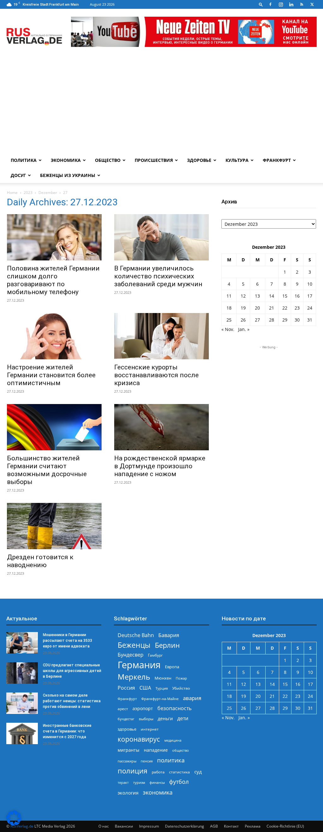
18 (229, 308)
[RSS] (301, 4)
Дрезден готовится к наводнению (40, 561)
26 (243, 320)
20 (257, 308)
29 (284, 320)
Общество (107, 160)
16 (297, 296)
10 (309, 284)
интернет (150, 729)
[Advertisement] (161, 105)
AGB (214, 826)
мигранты (128, 750)
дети (182, 718)
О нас (103, 826)
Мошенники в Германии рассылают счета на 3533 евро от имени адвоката (67, 640)
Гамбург (155, 655)
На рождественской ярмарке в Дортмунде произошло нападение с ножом (159, 466)
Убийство (181, 688)
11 (229, 296)
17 (309, 296)
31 (309, 320)
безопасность (174, 708)
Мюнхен (163, 678)
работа (158, 772)
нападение (156, 750)
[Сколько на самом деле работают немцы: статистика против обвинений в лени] (22, 703)
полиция (132, 770)
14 (271, 296)
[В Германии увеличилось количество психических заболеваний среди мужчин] (161, 237)
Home (12, 192)
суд (198, 771)
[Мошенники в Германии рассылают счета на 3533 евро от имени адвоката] (22, 643)
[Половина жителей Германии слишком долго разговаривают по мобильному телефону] (54, 237)
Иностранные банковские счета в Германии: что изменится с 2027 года (67, 731)
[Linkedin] (291, 4)
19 (243, 308)
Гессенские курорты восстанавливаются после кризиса (156, 375)
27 (257, 320)
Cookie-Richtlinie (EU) (285, 826)
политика (171, 760)
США (145, 688)
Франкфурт (277, 160)
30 (297, 320)
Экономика (66, 160)
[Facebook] (270, 4)
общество (180, 750)
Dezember (47, 192)
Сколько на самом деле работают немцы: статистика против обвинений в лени (72, 701)
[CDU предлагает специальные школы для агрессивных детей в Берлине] (22, 673)
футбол (179, 781)
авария (192, 698)
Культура (237, 160)
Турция (162, 688)
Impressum (149, 826)
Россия (126, 688)
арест (123, 708)
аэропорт (142, 708)
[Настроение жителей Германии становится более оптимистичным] (54, 336)
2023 (28, 192)
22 (284, 308)
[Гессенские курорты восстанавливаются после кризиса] (161, 336)
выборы (146, 718)
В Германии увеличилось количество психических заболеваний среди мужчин (158, 276)
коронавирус (139, 739)
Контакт (231, 826)
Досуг (18, 175)
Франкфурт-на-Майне (160, 698)
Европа (172, 667)
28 (271, 320)
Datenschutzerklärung (184, 826)
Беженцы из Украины (67, 175)
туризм (139, 782)
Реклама (253, 826)
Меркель (134, 676)
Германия (139, 665)
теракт (123, 782)
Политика (24, 160)
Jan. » (244, 329)
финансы (157, 782)
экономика (158, 792)
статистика (179, 772)
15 (284, 296)
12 (243, 296)
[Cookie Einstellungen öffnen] (13, 824)
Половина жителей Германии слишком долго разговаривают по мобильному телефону (53, 280)
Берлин (167, 645)
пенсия (147, 761)
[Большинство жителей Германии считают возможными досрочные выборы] (54, 427)
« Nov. (227, 329)
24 (309, 308)
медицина (172, 740)
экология (128, 792)
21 (271, 308)
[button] (261, 4)
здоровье (127, 729)
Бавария (168, 635)
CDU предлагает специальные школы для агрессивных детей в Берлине (72, 671)
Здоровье (199, 160)
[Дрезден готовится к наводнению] (54, 526)
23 (297, 308)
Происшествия (154, 160)
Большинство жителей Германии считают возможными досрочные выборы (47, 470)
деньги (165, 718)
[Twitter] (312, 4)
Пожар (181, 678)
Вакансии (124, 826)
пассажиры (127, 761)
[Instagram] (280, 4)
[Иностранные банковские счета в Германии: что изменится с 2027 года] (22, 733)
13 (257, 296)
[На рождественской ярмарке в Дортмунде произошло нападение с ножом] (161, 427)
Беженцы (134, 645)
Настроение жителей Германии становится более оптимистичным (51, 375)
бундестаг (126, 719)
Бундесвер (131, 655)
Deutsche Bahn (136, 635)
